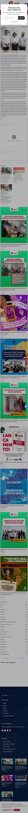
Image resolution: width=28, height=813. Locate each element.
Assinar (21, 17)
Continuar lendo (14, 21)
